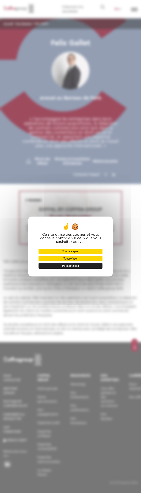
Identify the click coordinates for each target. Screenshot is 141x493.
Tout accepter (70, 251)
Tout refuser (70, 258)
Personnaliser (70, 265)
